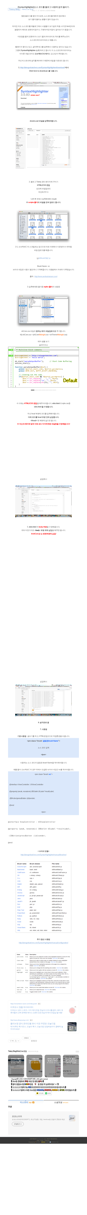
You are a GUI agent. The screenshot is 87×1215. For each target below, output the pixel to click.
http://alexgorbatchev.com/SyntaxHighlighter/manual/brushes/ (43, 855)
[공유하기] (15, 1041)
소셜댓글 (61, 1102)
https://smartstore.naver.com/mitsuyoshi (23, 1004)
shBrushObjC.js (44, 258)
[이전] (11, 368)
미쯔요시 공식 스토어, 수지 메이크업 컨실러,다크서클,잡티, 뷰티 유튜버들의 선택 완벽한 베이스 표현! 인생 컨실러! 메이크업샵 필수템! (36, 1011)
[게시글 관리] (18, 1041)
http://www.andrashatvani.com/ (45, 276)
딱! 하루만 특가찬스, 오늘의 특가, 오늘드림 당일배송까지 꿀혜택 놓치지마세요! (36, 1028)
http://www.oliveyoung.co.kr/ (19, 1020)
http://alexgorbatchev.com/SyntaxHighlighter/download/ (42, 67)
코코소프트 (17, 1116)
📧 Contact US (54, 1142)
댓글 (10, 1107)
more (77, 1051)
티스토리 (25, 1102)
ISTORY (37, 1142)
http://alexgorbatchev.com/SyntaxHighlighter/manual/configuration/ (43, 943)
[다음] (75, 368)
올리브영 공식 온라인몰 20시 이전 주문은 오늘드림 (32, 1023)
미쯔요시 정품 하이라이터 (21, 1007)
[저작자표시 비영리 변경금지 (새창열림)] (34, 1041)
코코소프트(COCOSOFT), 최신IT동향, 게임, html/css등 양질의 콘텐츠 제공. (38, 1119)
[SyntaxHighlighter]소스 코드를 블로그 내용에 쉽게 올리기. (43, 7)
